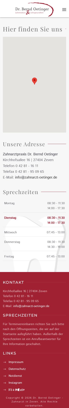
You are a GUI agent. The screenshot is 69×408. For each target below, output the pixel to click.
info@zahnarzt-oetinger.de (36, 177)
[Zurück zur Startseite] (34, 9)
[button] (64, 9)
